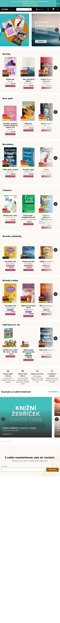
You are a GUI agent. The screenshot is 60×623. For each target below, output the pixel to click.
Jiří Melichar (24, 219)
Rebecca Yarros (28, 171)
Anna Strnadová (28, 83)
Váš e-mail (4, 466)
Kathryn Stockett (10, 263)
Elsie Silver (10, 81)
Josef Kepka (50, 223)
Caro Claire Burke (28, 125)
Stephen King (46, 125)
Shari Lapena (10, 171)
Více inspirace (52, 391)
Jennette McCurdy (28, 309)
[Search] (29, 9)
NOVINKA (5, 75)
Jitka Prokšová (43, 223)
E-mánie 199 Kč (7, 302)
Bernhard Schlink (46, 307)
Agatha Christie (46, 83)
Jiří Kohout (42, 221)
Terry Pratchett (47, 263)
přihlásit (52, 469)
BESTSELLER (6, 73)
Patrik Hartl (10, 129)
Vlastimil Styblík (32, 219)
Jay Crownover (28, 263)
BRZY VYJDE (6, 120)
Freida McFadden (46, 171)
